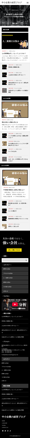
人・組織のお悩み (8, 277)
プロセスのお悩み (8, 273)
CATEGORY (4, 423)
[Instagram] (8, 431)
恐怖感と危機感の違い (7, 321)
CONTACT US (5, 427)
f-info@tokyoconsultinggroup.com (10, 354)
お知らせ (5, 291)
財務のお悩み (6, 282)
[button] (13, 23)
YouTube (4, 425)
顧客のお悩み (6, 269)
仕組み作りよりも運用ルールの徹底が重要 (13, 337)
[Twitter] (5, 431)
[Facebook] (3, 431)
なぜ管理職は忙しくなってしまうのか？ (12, 316)
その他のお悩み (7, 286)
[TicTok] (10, 431)
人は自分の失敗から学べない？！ (10, 325)
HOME (3, 420)
